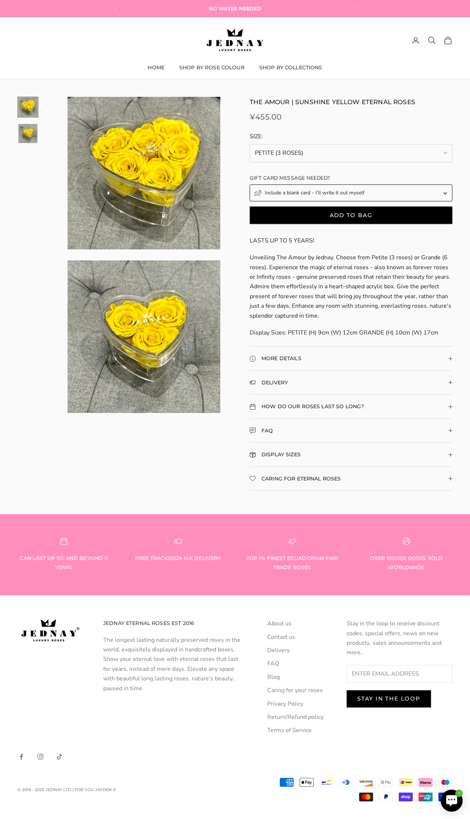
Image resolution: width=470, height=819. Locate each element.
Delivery (278, 650)
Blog (273, 677)
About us (279, 623)
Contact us (281, 637)
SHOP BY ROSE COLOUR (212, 67)
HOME (156, 67)
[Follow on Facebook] (21, 756)
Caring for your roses (295, 690)
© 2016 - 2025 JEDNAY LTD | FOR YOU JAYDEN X (67, 789)
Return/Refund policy (295, 717)
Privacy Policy (285, 704)
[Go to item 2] (28, 133)
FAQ (273, 663)
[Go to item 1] (28, 107)
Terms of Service (289, 730)
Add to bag (351, 215)
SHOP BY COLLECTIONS (290, 67)
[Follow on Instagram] (40, 756)
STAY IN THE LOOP (388, 698)
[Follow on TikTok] (59, 756)
